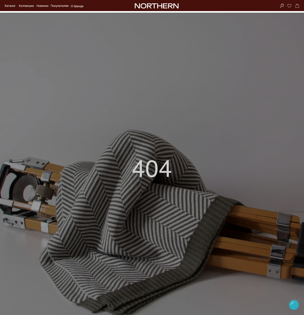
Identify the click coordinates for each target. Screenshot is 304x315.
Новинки (42, 5)
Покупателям (60, 5)
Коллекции (26, 5)
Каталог (10, 5)
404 (152, 167)
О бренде (77, 6)
